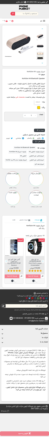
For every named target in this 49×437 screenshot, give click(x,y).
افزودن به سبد (24, 433)
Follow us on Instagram (41, 298)
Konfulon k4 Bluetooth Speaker (24, 147)
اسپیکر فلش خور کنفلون (37, 160)
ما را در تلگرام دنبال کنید (46, 298)
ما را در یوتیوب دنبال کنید (32, 298)
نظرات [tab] (13, 220)
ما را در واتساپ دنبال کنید (38, 298)
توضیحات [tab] (38, 220)
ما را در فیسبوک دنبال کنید (35, 298)
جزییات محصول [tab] (25, 220)
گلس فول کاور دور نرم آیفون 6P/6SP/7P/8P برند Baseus (14, 262)
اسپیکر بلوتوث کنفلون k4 (36, 152)
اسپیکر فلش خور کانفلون (36, 156)
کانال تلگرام (21, 2)
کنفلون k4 (23, 156)
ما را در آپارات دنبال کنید (43, 298)
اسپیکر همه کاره (39, 164)
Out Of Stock (33, 276)
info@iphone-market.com (29, 319)
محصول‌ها (44, 333)
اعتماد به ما (44, 342)
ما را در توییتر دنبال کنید (29, 298)
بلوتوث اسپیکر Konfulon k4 (17, 152)
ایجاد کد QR (40, 130)
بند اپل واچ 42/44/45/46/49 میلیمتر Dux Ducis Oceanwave (35, 262)
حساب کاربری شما (41, 329)
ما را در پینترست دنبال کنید (26, 298)
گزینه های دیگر (39, 141)
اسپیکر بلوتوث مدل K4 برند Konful (16, 160)
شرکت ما (45, 337)
